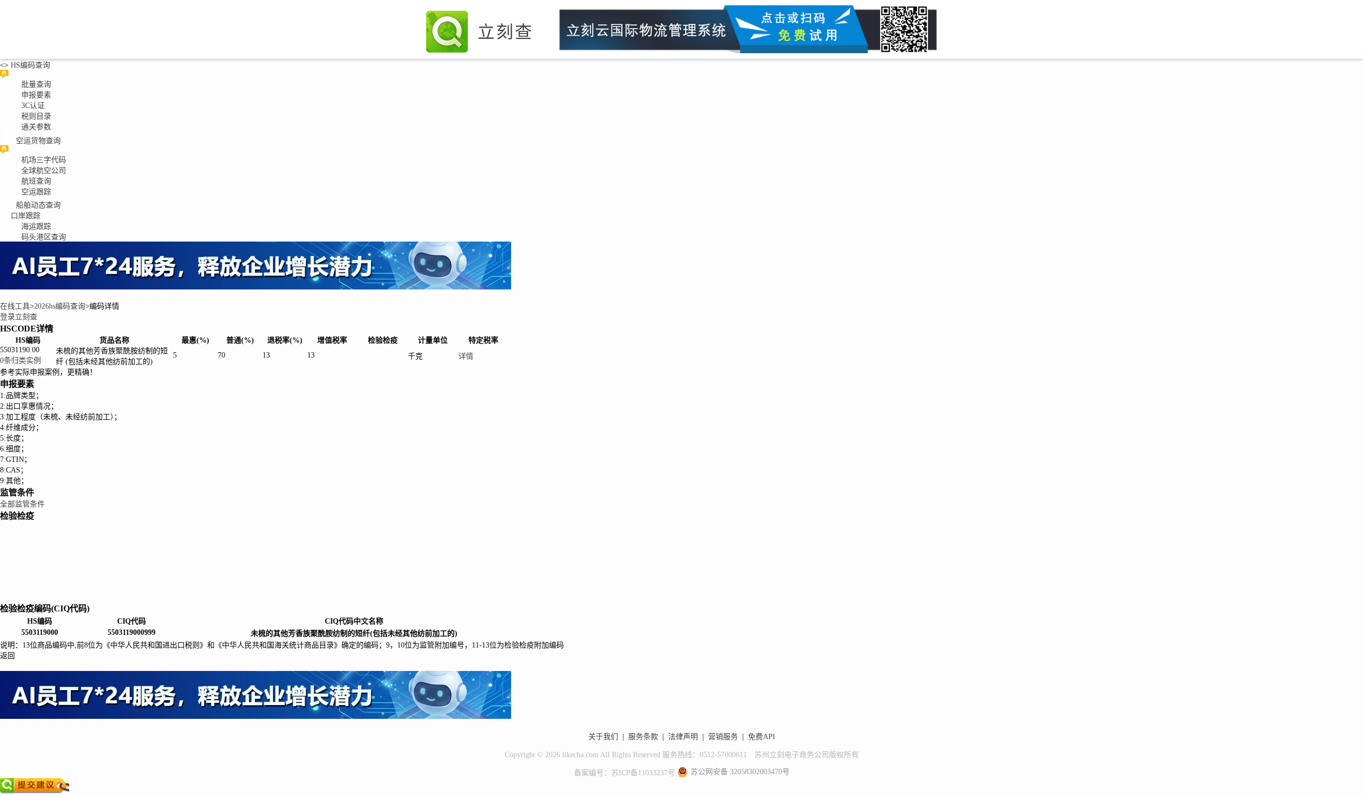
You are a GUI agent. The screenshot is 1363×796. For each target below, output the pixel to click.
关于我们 (603, 737)
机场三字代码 (43, 160)
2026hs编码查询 (59, 306)
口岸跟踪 (25, 216)
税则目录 (36, 116)
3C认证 (33, 106)
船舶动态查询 (38, 205)
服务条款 (643, 737)
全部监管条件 (22, 504)
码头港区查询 (43, 237)
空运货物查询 (38, 141)
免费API (761, 737)
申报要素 (36, 95)
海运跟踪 (36, 226)
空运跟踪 (36, 192)
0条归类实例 (20, 360)
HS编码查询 (29, 65)
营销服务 (723, 737)
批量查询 (36, 84)
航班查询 (36, 181)
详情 (465, 356)
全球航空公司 (43, 171)
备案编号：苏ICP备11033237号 (624, 773)
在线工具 (15, 306)
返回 (7, 656)
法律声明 (683, 737)
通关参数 (36, 127)
